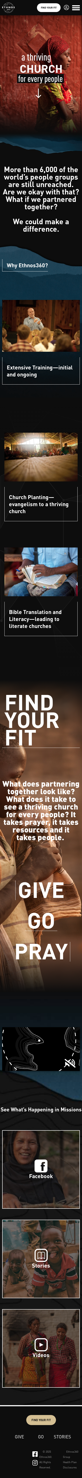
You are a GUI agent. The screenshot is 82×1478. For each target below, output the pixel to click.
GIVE (41, 890)
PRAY (41, 952)
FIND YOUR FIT (31, 720)
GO (41, 921)
